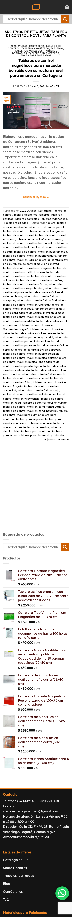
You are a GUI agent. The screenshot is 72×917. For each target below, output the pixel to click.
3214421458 (28, 801)
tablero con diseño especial (46, 227)
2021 (13, 46)
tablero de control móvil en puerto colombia (31, 353)
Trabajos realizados (36, 55)
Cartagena (36, 46)
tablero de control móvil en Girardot (26, 304)
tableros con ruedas (36, 427)
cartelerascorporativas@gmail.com (30, 811)
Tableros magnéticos (43, 53)
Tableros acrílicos (29, 50)
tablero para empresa (30, 419)
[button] (5, 7)
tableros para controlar (36, 431)
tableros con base (40, 423)
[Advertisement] (36, 491)
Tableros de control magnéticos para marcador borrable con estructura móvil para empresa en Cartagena (36, 68)
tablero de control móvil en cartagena (27, 268)
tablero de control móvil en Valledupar (27, 394)
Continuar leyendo (36, 196)
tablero (51, 222)
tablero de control (14, 231)
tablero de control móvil (18, 235)
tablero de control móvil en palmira (33, 333)
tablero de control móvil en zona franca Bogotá (33, 406)
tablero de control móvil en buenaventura (29, 255)
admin (54, 86)
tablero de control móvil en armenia (39, 239)
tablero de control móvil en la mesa (41, 312)
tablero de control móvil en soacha (43, 374)
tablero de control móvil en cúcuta (25, 284)
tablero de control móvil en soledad (26, 378)
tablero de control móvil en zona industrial (30, 410)
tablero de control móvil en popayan (36, 349)
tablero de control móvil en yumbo (45, 402)
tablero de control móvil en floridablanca (42, 300)
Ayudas (23, 46)
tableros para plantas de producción (42, 435)
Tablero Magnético (35, 48)
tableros (57, 48)
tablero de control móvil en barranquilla (28, 243)
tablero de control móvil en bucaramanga (40, 251)
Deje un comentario (56, 439)
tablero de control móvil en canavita (36, 263)
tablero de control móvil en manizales (27, 316)
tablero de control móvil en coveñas (39, 280)
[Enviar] (65, 19)
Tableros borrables (27, 218)
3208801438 (49, 801)
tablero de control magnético (46, 231)
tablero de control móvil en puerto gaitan (29, 357)
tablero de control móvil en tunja (38, 390)
